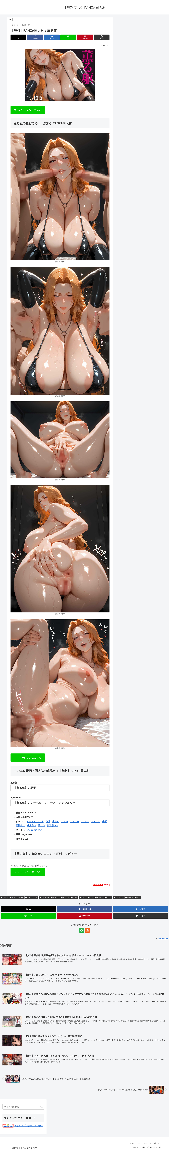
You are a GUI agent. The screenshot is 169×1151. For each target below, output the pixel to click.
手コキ (41, 825)
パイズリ (74, 821)
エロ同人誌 (45, 897)
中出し (55, 821)
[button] (101, 37)
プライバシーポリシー (138, 1143)
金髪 (104, 821)
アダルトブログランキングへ (28, 1125)
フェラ (64, 821)
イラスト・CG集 (35, 821)
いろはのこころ (34, 830)
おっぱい (95, 821)
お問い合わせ (154, 1143)
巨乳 (48, 821)
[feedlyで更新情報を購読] (81, 930)
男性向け (20, 825)
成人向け (31, 825)
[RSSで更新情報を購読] (87, 930)
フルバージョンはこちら (27, 110)
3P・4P (85, 821)
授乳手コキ (52, 825)
